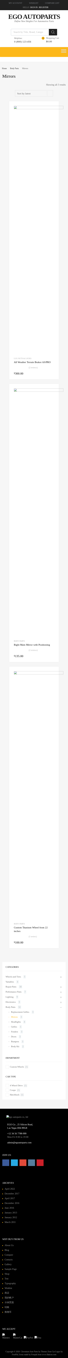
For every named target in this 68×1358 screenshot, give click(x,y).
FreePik (15, 1354)
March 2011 (10, 1222)
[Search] (53, 32)
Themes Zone (46, 1351)
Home (4, 68)
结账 (7, 1307)
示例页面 (9, 1302)
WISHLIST (33, 3)
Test (6, 1278)
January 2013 (11, 1212)
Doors (13, 1036)
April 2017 (10, 1198)
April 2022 (10, 1189)
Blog (7, 1250)
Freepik (34, 1354)
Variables (10, 982)
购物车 (8, 1312)
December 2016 (12, 1203)
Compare (9, 1255)
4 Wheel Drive (16, 1085)
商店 (7, 1293)
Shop (7, 1274)
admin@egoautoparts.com (19, 1142)
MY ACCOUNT (15, 3)
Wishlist (8, 1288)
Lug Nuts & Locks (22, 358)
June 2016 (9, 1208)
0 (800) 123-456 (22, 41)
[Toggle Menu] (63, 52)
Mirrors (14, 1017)
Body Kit (15, 1046)
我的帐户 (9, 1297)
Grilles (14, 1027)
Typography (10, 1283)
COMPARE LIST (52, 3)
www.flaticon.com (49, 1354)
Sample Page (11, 1269)
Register (43, 7)
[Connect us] (5, 1163)
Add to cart (52, 373)
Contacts (9, 1259)
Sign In (34, 7)
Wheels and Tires (13, 976)
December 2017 (12, 1193)
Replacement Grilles (20, 1012)
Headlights (16, 1022)
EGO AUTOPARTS (34, 16)
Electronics (11, 1002)
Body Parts (14, 68)
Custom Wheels (17, 1067)
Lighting (10, 997)
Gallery (8, 1264)
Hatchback (14, 1094)
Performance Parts (13, 992)
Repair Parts (11, 986)
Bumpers (15, 1041)
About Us (9, 1245)
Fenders (14, 1031)
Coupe (13, 1090)
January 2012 (11, 1217)
